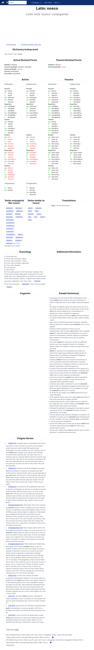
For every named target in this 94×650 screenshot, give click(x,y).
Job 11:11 (11, 596)
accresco (19, 208)
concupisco (10, 223)
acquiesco (9, 211)
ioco (29, 217)
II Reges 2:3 (12, 468)
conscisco (9, 228)
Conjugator (35, 2)
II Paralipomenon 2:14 (15, 544)
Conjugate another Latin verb (31, 44)
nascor (42, 217)
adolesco (19, 211)
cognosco (19, 217)
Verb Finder (48, 2)
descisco (9, 243)
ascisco (17, 214)
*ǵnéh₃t (9, 287)
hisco (37, 211)
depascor (18, 240)
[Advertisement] (47, 29)
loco (35, 217)
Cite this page (11, 44)
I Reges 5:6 (12, 443)
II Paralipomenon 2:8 (15, 528)
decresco (9, 237)
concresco (9, 220)
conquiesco (10, 226)
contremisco (10, 234)
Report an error (10, 645)
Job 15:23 (11, 615)
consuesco (10, 231)
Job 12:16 (11, 605)
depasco (9, 240)
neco (29, 220)
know (53, 205)
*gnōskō (37, 281)
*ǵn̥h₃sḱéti (25, 284)
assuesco (9, 217)
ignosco (31, 214)
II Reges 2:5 (12, 487)
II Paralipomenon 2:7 (15, 505)
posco (30, 208)
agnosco (9, 214)
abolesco (9, 208)
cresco (20, 234)
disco (30, 211)
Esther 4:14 (12, 575)
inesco (39, 214)
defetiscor (19, 237)
